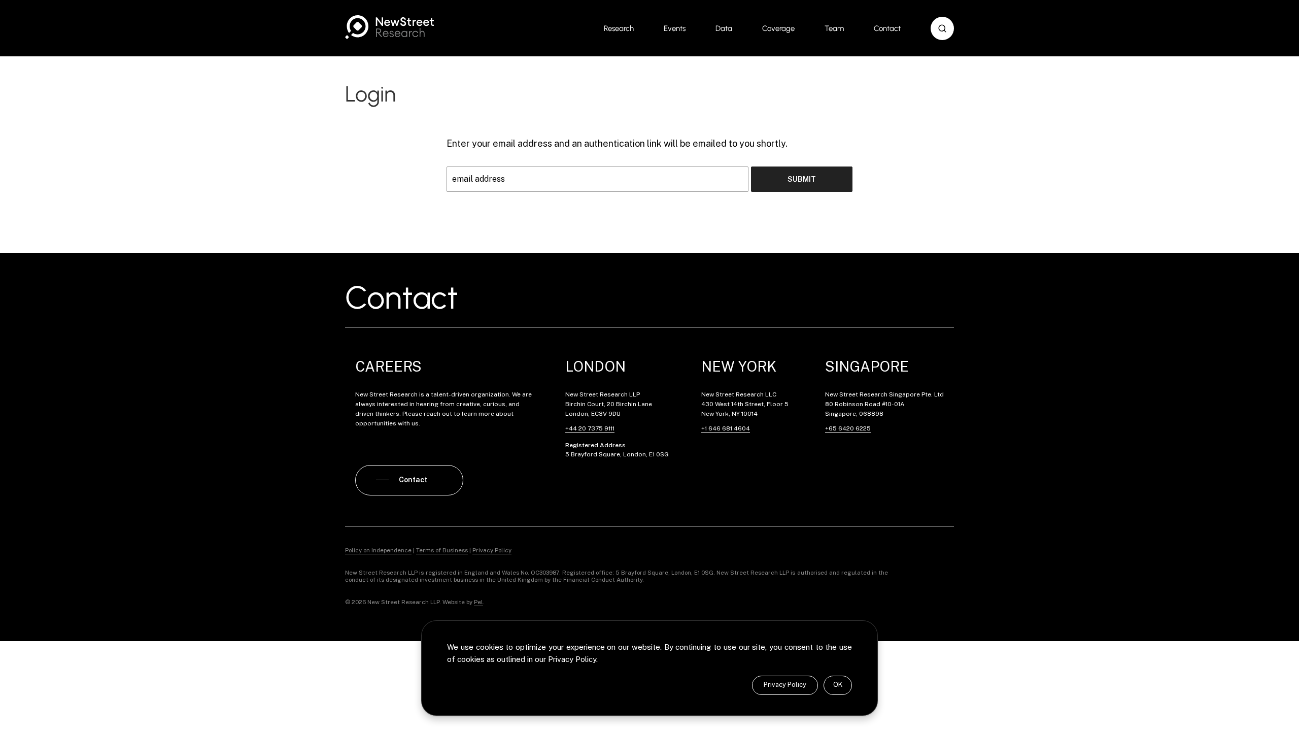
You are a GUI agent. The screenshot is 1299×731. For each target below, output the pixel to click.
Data (723, 28)
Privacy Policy (785, 684)
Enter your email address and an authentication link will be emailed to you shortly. (617, 143)
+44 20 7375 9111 (589, 428)
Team (834, 28)
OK (837, 684)
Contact (887, 28)
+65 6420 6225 (848, 428)
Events (675, 28)
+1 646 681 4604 (725, 428)
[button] (942, 28)
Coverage (778, 28)
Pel (478, 602)
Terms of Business (442, 550)
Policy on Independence (378, 550)
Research (619, 28)
